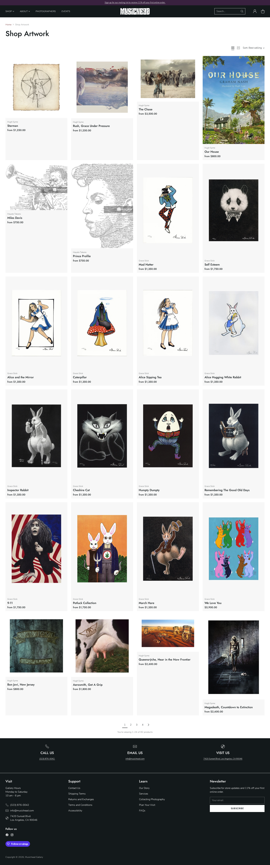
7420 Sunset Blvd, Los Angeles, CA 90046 (222, 758)
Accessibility (75, 810)
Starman (12, 126)
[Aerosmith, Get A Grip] (102, 646)
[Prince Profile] (102, 206)
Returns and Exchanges (81, 799)
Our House (212, 152)
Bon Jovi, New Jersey (21, 684)
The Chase (145, 109)
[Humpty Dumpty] (168, 435)
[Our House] (234, 100)
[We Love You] (234, 548)
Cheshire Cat (81, 490)
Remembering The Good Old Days (227, 490)
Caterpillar (80, 377)
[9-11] (36, 548)
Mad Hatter (146, 264)
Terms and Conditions (80, 805)
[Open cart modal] (263, 11)
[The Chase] (168, 79)
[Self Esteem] (234, 210)
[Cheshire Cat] (102, 435)
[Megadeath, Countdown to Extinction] (234, 657)
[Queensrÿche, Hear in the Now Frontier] (168, 633)
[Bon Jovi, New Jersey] (36, 646)
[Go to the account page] (255, 11)
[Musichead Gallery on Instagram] (12, 835)
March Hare (146, 603)
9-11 (10, 603)
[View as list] (238, 48)
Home (8, 24)
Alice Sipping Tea (150, 377)
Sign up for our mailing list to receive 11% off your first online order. (135, 2)
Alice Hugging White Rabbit (223, 377)
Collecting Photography (152, 799)
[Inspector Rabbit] (36, 435)
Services (143, 793)
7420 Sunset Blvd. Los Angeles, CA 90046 (23, 818)
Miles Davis (14, 218)
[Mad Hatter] (168, 210)
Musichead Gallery (34, 857)
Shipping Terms (77, 793)
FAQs (142, 810)
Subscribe (237, 808)
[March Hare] (168, 548)
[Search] (242, 11)
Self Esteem (212, 264)
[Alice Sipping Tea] (168, 323)
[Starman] (36, 87)
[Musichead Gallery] (135, 11)
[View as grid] (233, 48)
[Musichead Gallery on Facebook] (7, 835)
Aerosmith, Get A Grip (87, 685)
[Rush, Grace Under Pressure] (102, 87)
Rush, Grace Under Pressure (91, 126)
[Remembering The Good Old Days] (234, 435)
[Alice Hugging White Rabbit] (234, 323)
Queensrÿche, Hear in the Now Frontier (164, 659)
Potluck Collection (84, 603)
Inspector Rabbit (17, 490)
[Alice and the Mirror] (36, 323)
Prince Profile (82, 256)
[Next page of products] (148, 725)
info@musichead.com (135, 758)
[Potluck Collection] (102, 548)
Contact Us (74, 788)
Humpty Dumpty (149, 490)
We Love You (213, 603)
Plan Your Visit (147, 805)
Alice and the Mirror (20, 377)
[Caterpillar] (102, 323)
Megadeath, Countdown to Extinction (229, 707)
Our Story (144, 788)
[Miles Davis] (36, 187)
